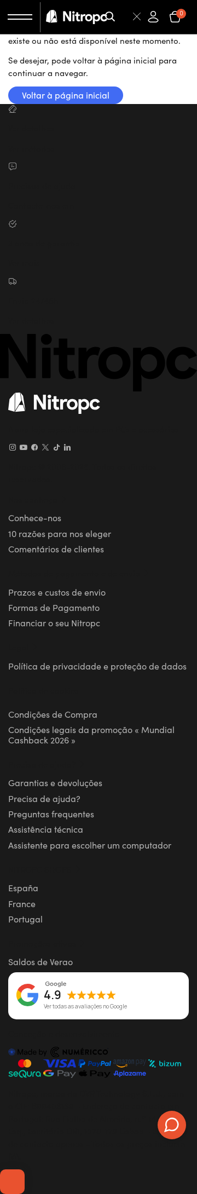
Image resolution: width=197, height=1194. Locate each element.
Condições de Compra (52, 714)
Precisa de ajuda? (44, 798)
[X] (45, 447)
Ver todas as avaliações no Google (85, 1006)
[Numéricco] (58, 1054)
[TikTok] (56, 447)
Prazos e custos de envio (57, 592)
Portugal (25, 919)
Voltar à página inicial (65, 95)
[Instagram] (12, 447)
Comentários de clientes (56, 549)
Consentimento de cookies (12, 1181)
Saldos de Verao (40, 961)
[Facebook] (34, 447)
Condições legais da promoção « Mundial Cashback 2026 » (91, 734)
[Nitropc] (76, 17)
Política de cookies (43, 690)
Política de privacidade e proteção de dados (97, 666)
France (22, 903)
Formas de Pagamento (54, 607)
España (23, 887)
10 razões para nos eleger (59, 533)
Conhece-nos (34, 517)
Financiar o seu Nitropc (54, 622)
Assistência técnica (45, 829)
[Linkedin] (67, 447)
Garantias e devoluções (55, 782)
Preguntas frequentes (51, 813)
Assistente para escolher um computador (89, 845)
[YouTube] (23, 447)
